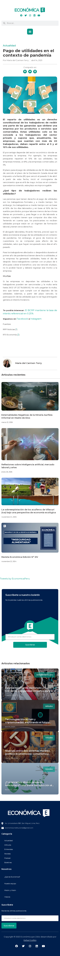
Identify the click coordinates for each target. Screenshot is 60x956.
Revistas (7, 854)
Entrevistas (8, 849)
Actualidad (9, 45)
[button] (30, 31)
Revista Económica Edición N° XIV (19, 557)
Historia (7, 897)
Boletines (8, 862)
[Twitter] (25, 15)
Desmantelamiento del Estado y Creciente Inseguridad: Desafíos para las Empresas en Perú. (29, 690)
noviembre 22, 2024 (8, 561)
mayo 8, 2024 (10, 695)
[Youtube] (39, 15)
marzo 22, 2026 (7, 422)
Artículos (7, 845)
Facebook (23, 318)
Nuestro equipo (10, 884)
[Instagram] (30, 15)
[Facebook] (21, 15)
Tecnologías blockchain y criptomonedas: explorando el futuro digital (27, 722)
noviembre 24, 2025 (8, 517)
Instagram (36, 318)
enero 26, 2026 (6, 472)
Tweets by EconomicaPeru (15, 578)
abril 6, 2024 (10, 727)
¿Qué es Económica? (12, 877)
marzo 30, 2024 (11, 758)
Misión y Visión (10, 890)
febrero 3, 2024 (11, 789)
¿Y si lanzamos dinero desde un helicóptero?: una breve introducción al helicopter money (28, 785)
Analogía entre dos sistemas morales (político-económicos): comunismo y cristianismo (27, 753)
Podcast (7, 858)
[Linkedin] (34, 15)
